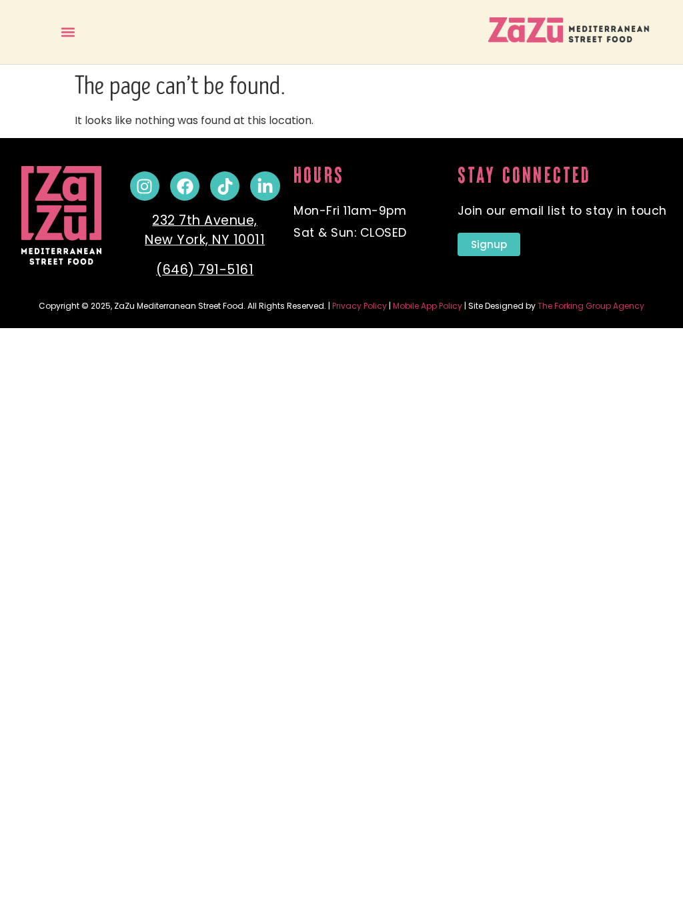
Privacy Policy (359, 305)
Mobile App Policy (427, 305)
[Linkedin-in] (264, 186)
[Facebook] (184, 186)
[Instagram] (144, 186)
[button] (68, 32)
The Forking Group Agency (591, 305)
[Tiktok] (224, 186)
